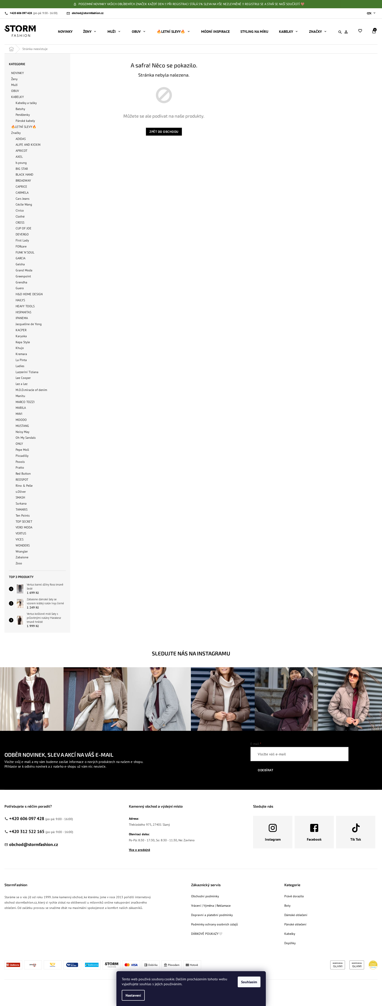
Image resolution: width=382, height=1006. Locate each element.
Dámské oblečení (295, 915)
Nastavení (133, 995)
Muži (14, 85)
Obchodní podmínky (205, 896)
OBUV (15, 91)
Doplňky (290, 943)
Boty (287, 905)
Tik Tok (355, 839)
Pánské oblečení (295, 924)
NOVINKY (17, 73)
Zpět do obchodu (163, 131)
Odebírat (265, 770)
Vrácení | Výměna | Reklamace (211, 906)
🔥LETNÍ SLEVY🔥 (23, 127)
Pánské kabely (25, 121)
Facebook (314, 839)
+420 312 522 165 (26, 831)
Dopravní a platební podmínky (212, 915)
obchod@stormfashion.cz (33, 844)
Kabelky (289, 933)
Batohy (20, 109)
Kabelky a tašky (26, 103)
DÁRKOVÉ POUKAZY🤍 (206, 934)
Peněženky (23, 115)
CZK (369, 13)
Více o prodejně (139, 850)
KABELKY (17, 97)
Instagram (273, 839)
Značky (16, 133)
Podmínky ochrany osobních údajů (214, 924)
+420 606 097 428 (26, 818)
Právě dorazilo (294, 896)
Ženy (14, 79)
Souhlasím (249, 982)
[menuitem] (65, 31)
